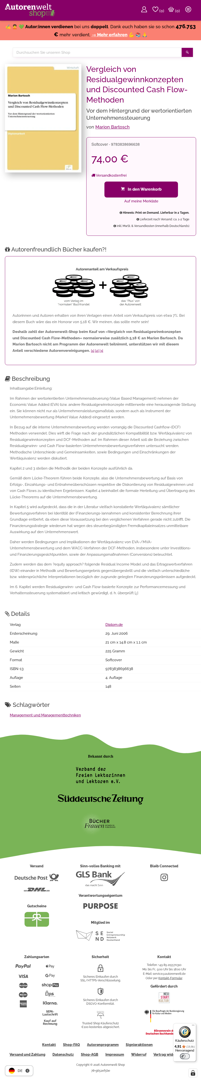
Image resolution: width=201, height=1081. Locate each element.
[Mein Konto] (144, 10)
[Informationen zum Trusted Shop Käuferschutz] (100, 1017)
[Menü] (193, 1026)
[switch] (185, 1056)
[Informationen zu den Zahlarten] (23, 968)
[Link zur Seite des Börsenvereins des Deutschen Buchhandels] (164, 1033)
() (161, 11)
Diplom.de (114, 624)
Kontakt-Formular (170, 978)
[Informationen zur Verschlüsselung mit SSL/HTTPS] (100, 970)
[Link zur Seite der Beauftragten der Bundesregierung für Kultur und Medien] (164, 1025)
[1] (92, 351)
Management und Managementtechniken (45, 715)
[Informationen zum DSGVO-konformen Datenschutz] (100, 993)
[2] (97, 351)
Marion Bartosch (112, 127)
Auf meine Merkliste (141, 201)
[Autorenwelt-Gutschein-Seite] (37, 925)
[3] (101, 351)
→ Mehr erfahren (109, 34)
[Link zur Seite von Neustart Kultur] (164, 1002)
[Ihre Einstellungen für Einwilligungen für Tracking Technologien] (193, 1073)
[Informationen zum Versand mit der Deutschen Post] (37, 879)
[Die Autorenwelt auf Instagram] (164, 879)
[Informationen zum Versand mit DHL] (37, 891)
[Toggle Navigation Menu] (188, 10)
